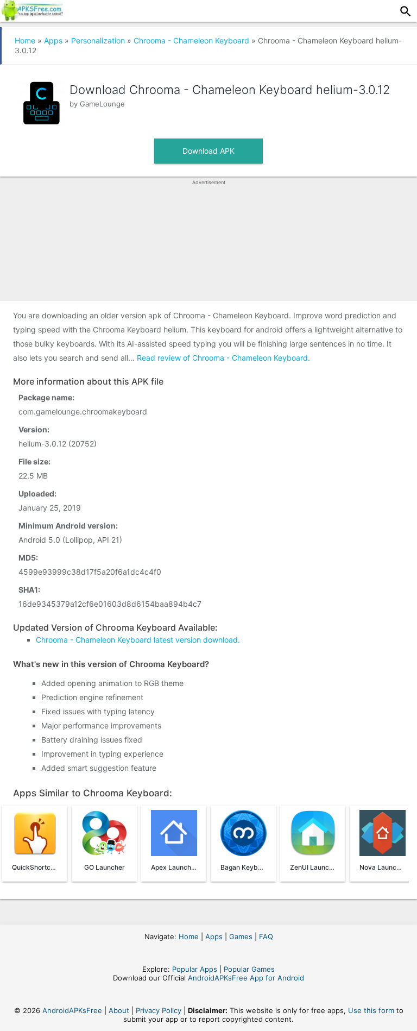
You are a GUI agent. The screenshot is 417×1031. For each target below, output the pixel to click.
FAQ (266, 936)
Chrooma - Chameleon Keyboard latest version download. (138, 639)
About (119, 1010)
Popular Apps (194, 969)
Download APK (208, 150)
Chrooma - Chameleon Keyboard (191, 40)
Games (240, 936)
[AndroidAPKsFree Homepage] (31, 17)
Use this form (371, 1010)
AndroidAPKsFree (72, 1010)
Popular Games (249, 969)
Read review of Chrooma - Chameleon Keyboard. (223, 357)
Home (25, 40)
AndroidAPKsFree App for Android (246, 977)
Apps (53, 40)
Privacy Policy (158, 1010)
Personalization (98, 40)
